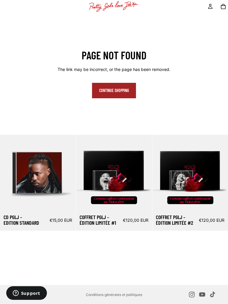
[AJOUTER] (66, 201)
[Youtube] (202, 294)
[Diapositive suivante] (143, 172)
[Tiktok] (212, 294)
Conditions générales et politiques (114, 294)
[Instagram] (191, 294)
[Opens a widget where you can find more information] (26, 293)
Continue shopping (114, 90)
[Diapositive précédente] (85, 172)
